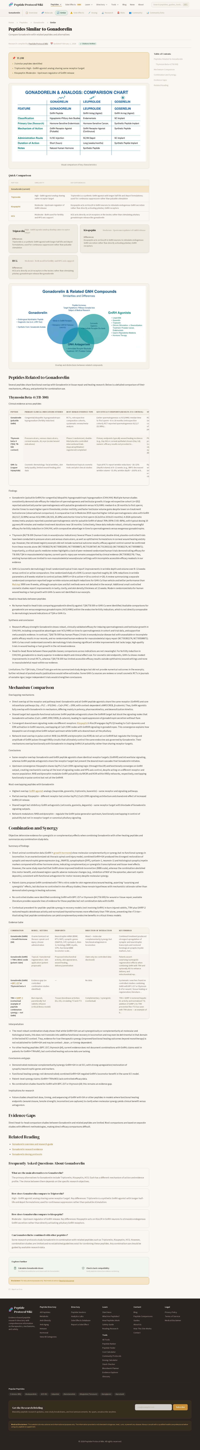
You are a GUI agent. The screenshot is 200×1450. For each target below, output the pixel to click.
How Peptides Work (111, 1320)
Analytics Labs (77, 1316)
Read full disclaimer (66, 1281)
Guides (137, 1320)
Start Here (106, 1312)
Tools (113, 4)
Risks (121, 12)
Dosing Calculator (110, 1360)
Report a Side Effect (80, 1324)
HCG (13, 216)
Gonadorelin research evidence (27, 1149)
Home (11, 22)
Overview (31, 12)
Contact (137, 1332)
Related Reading (161, 85)
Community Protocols (111, 1356)
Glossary (106, 1376)
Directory (100, 4)
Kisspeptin (15, 206)
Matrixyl (16, 584)
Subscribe (180, 1407)
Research (107, 12)
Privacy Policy (171, 1312)
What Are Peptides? (111, 1316)
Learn (87, 4)
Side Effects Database (80, 1320)
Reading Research (110, 1328)
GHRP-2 (19, 998)
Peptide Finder (108, 1348)
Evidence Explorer (110, 1372)
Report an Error (17, 1289)
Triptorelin (15, 197)
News (132, 4)
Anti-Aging (44, 1324)
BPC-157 (15, 983)
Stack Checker (108, 1364)
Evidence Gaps (160, 80)
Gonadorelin (39, 22)
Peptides (55, 4)
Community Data (155, 12)
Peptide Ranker (109, 1343)
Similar (61, 12)
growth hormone (62, 852)
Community (135, 12)
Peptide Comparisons (143, 1316)
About (141, 4)
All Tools (106, 1339)
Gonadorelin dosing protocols (27, 1154)
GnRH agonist (36, 791)
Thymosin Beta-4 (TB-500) (167, 64)
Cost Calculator (109, 1352)
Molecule (47, 12)
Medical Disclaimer (173, 1320)
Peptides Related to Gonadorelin (168, 59)
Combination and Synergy (165, 74)
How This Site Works (143, 1328)
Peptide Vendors (78, 1312)
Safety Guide (108, 1324)
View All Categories (48, 1336)
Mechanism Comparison (164, 69)
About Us (137, 1324)
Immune (43, 1328)
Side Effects (73, 4)
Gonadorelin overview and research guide (32, 1144)
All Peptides (45, 1312)
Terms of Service (172, 1316)
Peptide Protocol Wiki (38, 43)
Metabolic (44, 1316)
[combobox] (170, 4)
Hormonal (44, 1332)
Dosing (92, 12)
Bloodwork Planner (110, 1368)
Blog (125, 4)
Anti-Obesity (45, 1320)
